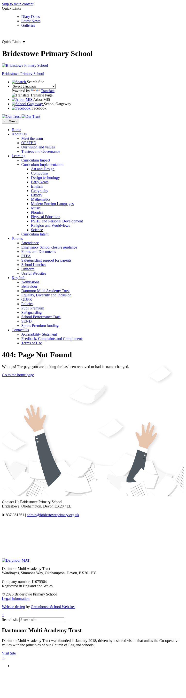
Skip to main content (17, 4)
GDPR (26, 299)
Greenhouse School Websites (53, 607)
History (36, 195)
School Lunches (33, 265)
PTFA (26, 256)
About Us (19, 134)
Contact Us (20, 330)
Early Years (39, 182)
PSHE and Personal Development (57, 221)
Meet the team (32, 138)
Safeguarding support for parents (46, 260)
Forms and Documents (38, 252)
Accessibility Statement (39, 334)
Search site (10, 619)
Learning (18, 156)
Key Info (18, 278)
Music (35, 208)
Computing (39, 173)
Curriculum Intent (34, 234)
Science (37, 230)
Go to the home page (18, 375)
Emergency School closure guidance (49, 247)
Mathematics (40, 199)
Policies (27, 304)
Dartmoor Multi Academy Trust (45, 291)
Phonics (37, 212)
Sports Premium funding (40, 325)
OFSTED (28, 143)
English (37, 186)
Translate (47, 91)
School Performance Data (41, 317)
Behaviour (29, 286)
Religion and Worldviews (50, 225)
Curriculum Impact (35, 160)
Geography (39, 191)
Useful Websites (33, 273)
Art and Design (42, 169)
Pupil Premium (32, 308)
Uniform (27, 269)
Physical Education (45, 217)
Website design (13, 607)
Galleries (28, 25)
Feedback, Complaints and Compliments (52, 339)
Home (16, 130)
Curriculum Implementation (42, 164)
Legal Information (16, 598)
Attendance (30, 243)
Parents (17, 238)
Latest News (30, 21)
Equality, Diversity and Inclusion (46, 295)
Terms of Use (31, 343)
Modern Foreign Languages (52, 204)
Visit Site (9, 653)
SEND (26, 321)
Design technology (45, 178)
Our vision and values (38, 147)
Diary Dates (30, 17)
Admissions (30, 282)
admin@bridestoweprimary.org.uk (53, 515)
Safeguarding (31, 312)
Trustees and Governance (40, 151)
